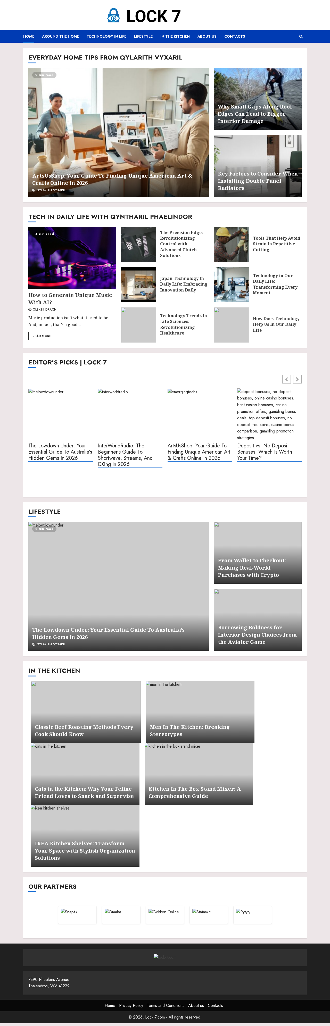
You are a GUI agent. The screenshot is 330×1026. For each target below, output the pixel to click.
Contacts (234, 36)
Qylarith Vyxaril (50, 190)
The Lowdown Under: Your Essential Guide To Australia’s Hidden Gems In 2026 (60, 452)
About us (207, 36)
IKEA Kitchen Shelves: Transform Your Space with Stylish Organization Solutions (85, 850)
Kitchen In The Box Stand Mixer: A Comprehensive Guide (199, 774)
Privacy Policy (131, 1005)
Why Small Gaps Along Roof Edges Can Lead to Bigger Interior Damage (255, 113)
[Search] (301, 36)
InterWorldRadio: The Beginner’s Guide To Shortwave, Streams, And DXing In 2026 (125, 455)
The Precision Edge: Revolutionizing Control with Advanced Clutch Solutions (138, 244)
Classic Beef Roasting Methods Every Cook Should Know (86, 712)
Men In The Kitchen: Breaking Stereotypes (200, 712)
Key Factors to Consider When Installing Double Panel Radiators (258, 180)
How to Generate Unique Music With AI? (72, 258)
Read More (41, 336)
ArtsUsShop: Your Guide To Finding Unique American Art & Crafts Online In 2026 (118, 132)
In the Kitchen (175, 36)
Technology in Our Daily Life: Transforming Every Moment (231, 284)
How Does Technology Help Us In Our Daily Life (231, 325)
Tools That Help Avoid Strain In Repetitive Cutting (231, 244)
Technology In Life (106, 36)
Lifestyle (143, 36)
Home (28, 36)
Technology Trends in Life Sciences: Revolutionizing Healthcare (138, 325)
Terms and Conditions (165, 1005)
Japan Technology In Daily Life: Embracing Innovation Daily (138, 284)
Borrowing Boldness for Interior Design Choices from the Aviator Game (257, 634)
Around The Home (60, 36)
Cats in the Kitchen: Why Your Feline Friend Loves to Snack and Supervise (85, 774)
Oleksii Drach (43, 310)
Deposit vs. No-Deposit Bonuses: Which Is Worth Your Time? (264, 452)
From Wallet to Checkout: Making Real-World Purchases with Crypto (252, 567)
